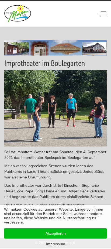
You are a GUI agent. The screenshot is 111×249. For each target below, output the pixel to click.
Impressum (55, 244)
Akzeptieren (56, 233)
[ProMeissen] (17, 14)
